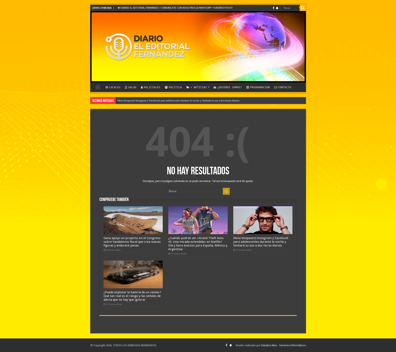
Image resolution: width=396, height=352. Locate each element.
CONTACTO (284, 87)
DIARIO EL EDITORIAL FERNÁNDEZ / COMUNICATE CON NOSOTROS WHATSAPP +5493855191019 (176, 7)
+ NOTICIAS (198, 87)
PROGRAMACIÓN (260, 87)
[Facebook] (273, 8)
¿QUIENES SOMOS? (229, 87)
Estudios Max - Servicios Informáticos (283, 345)
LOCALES (114, 87)
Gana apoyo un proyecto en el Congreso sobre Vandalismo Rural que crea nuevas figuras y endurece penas (132, 241)
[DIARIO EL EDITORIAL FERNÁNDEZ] (198, 46)
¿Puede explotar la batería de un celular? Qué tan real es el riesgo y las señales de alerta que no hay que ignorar (132, 296)
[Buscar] (303, 8)
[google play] (277, 8)
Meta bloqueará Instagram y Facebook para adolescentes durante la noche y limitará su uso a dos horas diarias (178, 100)
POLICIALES (152, 87)
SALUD (132, 87)
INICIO (97, 86)
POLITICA (175, 87)
